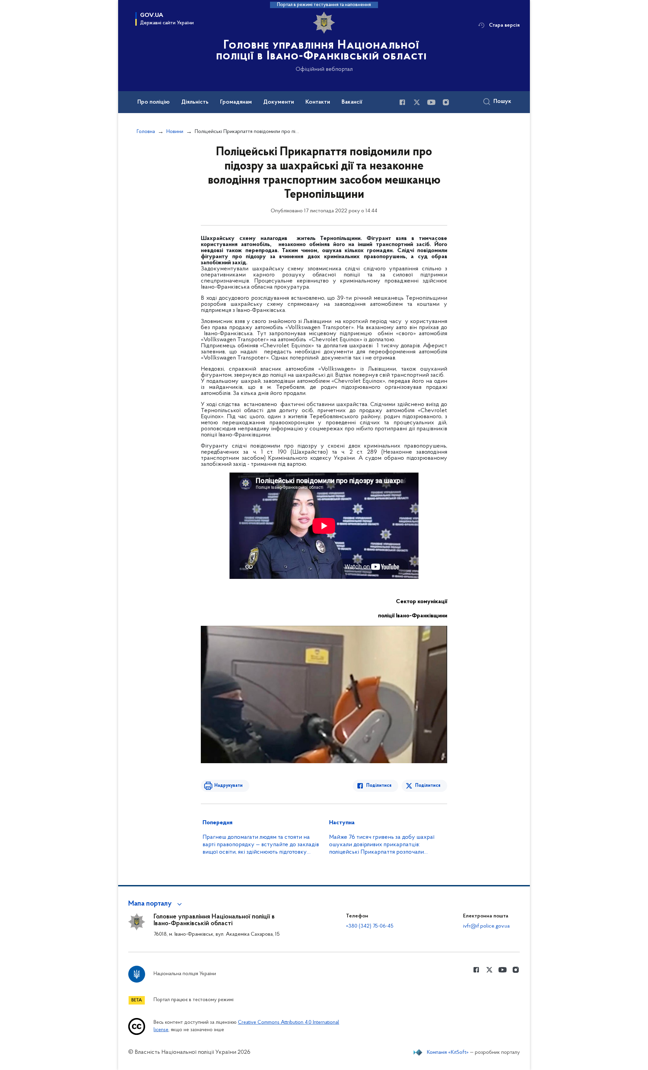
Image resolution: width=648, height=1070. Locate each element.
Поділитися (379, 785)
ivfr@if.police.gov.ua (486, 926)
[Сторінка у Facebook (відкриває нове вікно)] (402, 102)
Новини (174, 131)
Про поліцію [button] (153, 102)
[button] (156, 904)
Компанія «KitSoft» (448, 1052)
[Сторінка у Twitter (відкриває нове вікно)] (417, 102)
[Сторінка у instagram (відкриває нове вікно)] (446, 102)
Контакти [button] (317, 102)
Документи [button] (278, 102)
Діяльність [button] (195, 102)
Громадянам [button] (236, 102)
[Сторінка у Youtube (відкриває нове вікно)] (431, 102)
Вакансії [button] (352, 102)
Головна (146, 131)
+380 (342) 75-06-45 (370, 926)
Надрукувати (228, 785)
